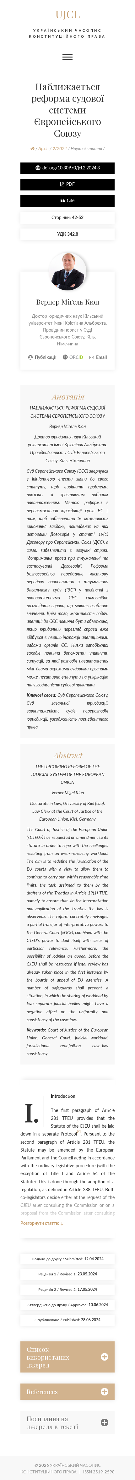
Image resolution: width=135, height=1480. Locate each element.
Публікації (46, 357)
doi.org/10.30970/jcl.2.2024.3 (71, 168)
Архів (43, 149)
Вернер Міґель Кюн (67, 301)
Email (101, 357)
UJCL (67, 14)
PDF (70, 184)
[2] (79, 1131)
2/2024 (59, 149)
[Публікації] (67, 256)
